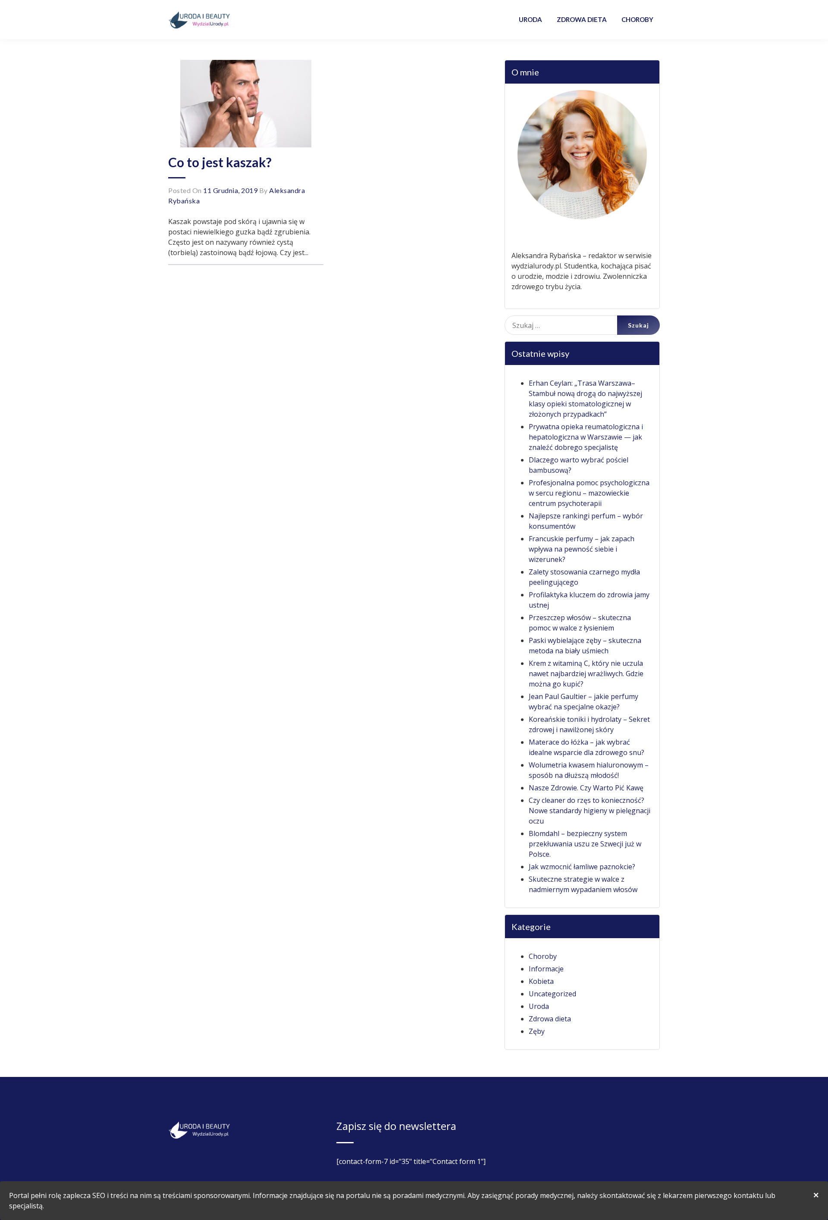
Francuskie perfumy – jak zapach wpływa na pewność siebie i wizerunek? (581, 549)
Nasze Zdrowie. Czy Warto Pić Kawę (586, 788)
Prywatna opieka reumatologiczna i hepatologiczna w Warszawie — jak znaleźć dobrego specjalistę (586, 437)
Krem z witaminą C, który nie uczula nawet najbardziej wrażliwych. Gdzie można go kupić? (586, 673)
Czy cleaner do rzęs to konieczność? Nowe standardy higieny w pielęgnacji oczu (589, 811)
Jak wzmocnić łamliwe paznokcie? (582, 866)
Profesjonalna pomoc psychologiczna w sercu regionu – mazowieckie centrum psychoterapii (589, 493)
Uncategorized (552, 993)
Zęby (537, 1031)
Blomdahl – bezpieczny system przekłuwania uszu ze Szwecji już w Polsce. (585, 844)
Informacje (546, 969)
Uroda (539, 1006)
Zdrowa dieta (550, 1018)
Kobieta (541, 981)
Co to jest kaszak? (220, 162)
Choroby (543, 956)
